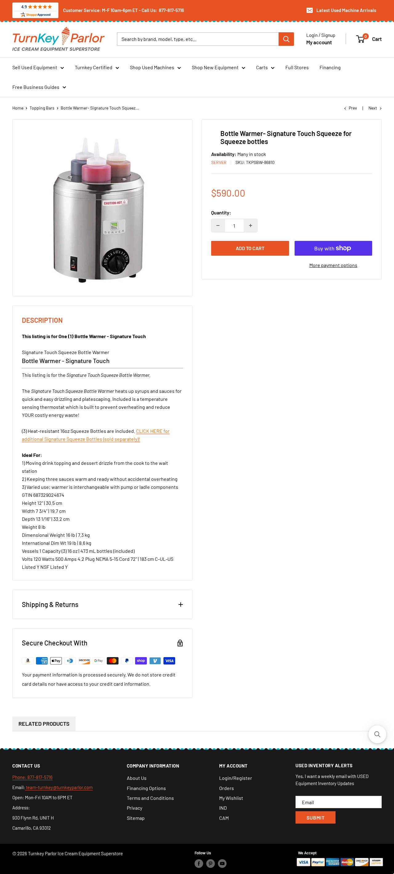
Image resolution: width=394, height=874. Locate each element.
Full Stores (297, 67)
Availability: (224, 154)
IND (223, 808)
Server (219, 162)
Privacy (134, 808)
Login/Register (235, 778)
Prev (353, 107)
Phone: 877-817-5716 (32, 777)
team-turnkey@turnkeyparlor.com (59, 787)
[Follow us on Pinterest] (210, 863)
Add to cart (250, 248)
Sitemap (136, 818)
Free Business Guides (35, 87)
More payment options (333, 265)
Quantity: (221, 212)
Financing (330, 67)
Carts (262, 67)
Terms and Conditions (150, 798)
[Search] (286, 39)
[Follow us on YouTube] (222, 863)
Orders (226, 788)
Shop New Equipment (215, 67)
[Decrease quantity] (217, 225)
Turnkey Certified (93, 67)
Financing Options (146, 788)
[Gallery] (102, 208)
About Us (137, 778)
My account (319, 42)
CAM (224, 818)
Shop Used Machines (152, 67)
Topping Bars (42, 107)
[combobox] (198, 39)
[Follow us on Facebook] (199, 863)
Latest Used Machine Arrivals (346, 10)
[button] (377, 734)
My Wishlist (231, 798)
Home (17, 107)
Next (372, 107)
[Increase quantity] (250, 225)
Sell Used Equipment (34, 67)
